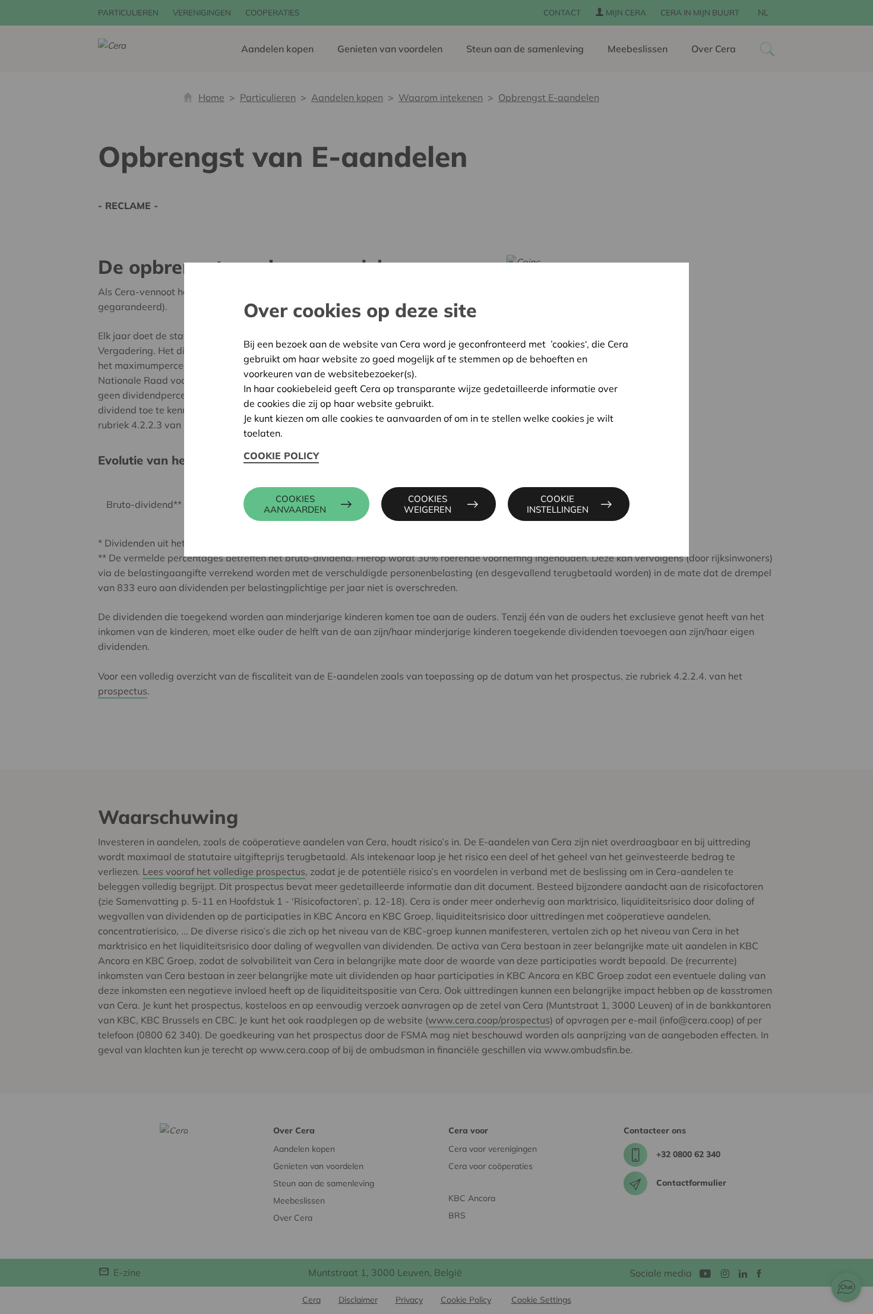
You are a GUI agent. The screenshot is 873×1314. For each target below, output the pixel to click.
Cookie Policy (281, 456)
